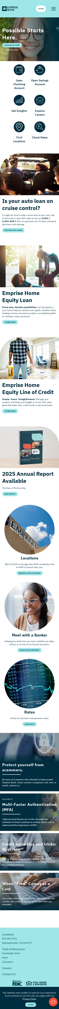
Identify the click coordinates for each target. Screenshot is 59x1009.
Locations (8, 934)
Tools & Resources (13, 949)
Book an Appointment (29, 650)
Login (41, 9)
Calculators (7, 962)
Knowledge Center (11, 953)
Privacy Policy (29, 998)
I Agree (30, 1005)
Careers (7, 968)
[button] (53, 8)
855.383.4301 (9, 938)
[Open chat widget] (53, 1002)
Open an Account (12, 45)
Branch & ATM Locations (29, 573)
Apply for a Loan (12, 49)
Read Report (10, 494)
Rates (5, 957)
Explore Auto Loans (13, 230)
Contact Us (9, 974)
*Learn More (10, 322)
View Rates (29, 724)
